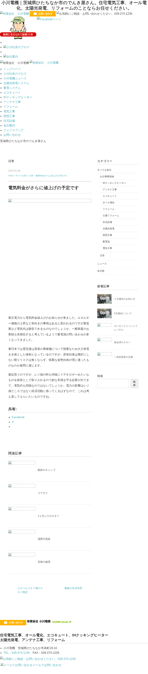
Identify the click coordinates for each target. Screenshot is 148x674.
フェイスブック (13, 130)
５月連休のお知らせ (124, 299)
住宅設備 (9, 120)
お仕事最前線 (107, 176)
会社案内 (9, 125)
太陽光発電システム (16, 83)
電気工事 (9, 111)
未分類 (100, 271)
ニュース (102, 263)
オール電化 (108, 202)
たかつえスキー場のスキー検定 (30, 590)
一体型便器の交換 (123, 357)
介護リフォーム (111, 215)
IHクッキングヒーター (17, 97)
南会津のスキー (122, 342)
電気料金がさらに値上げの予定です (51, 176)
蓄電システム (12, 87)
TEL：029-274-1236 (16, 652)
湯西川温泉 (44, 538)
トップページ (12, 69)
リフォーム (10, 106)
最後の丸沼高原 (73, 588)
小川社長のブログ (15, 73)
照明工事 (9, 116)
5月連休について (123, 313)
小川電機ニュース (15, 78)
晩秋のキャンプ (46, 470)
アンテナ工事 (12, 101)
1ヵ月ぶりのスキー (48, 515)
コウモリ (43, 492)
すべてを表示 (104, 170)
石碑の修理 (44, 561)
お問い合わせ (12, 134)
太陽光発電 (108, 228)
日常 (11, 161)
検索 (100, 376)
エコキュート (12, 92)
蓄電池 (106, 241)
